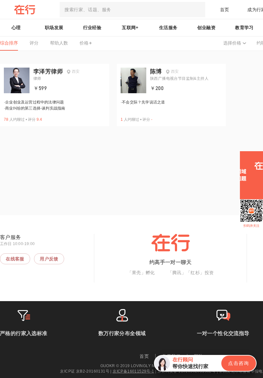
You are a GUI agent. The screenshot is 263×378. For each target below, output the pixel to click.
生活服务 (168, 27)
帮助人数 (59, 42)
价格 (84, 42)
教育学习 (244, 27)
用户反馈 (49, 258)
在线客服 (15, 258)
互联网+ (130, 27)
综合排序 (9, 42)
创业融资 (206, 27)
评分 (34, 42)
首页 (224, 9)
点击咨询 (238, 363)
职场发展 (54, 27)
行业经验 (92, 27)
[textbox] (132, 9)
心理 (16, 27)
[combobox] (132, 9)
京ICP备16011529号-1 (133, 371)
